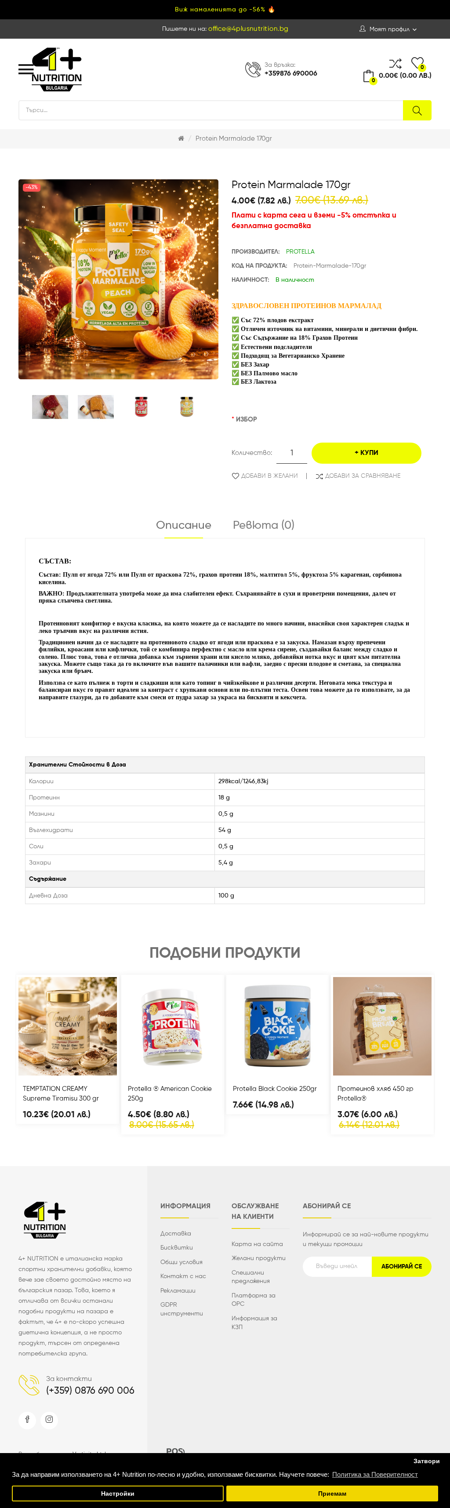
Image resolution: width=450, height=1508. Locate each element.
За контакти (69, 1379)
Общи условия (181, 1262)
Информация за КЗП (254, 1322)
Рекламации (178, 1291)
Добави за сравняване (362, 476)
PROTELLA (300, 252)
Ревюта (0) (263, 525)
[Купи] (44, 1066)
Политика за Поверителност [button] (375, 1474)
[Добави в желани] (91, 1066)
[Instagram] (49, 1420)
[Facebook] (27, 1420)
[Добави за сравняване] (67, 1066)
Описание (183, 525)
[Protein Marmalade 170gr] (50, 407)
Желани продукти (259, 1258)
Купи (369, 453)
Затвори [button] (427, 1461)
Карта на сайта (257, 1244)
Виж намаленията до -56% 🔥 (225, 10)
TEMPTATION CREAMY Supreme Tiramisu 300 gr (61, 1094)
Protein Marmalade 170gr (234, 138)
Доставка (175, 1234)
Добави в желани (269, 476)
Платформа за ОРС (254, 1300)
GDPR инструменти (181, 1309)
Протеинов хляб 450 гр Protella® (376, 1094)
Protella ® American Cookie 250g (170, 1094)
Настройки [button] (117, 1493)
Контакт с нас (183, 1276)
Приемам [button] (332, 1493)
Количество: (252, 453)
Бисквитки (176, 1248)
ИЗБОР (246, 419)
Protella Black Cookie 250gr (275, 1089)
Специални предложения (251, 1277)
